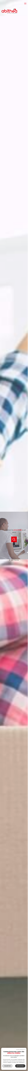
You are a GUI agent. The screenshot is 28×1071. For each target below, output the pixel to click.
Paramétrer (7, 1066)
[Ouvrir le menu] (26, 3)
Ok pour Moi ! (20, 1066)
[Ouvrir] (14, 539)
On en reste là (20, 1049)
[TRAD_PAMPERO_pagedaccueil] (9, 13)
